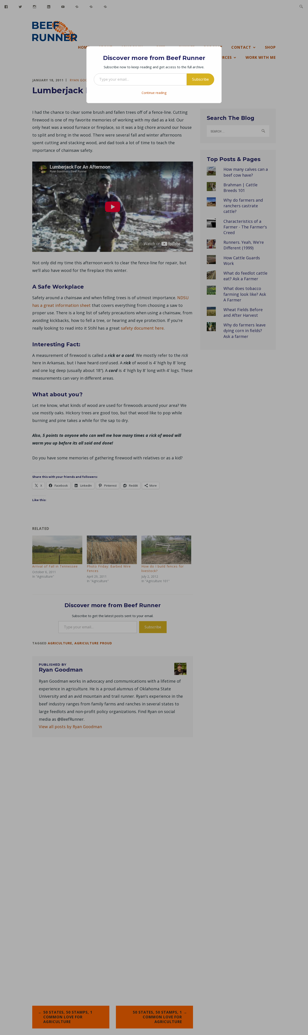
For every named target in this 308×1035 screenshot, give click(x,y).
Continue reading (154, 93)
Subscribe (200, 79)
